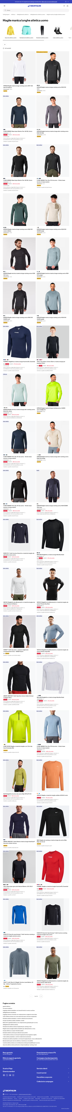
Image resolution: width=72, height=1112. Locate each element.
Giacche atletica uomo (10, 37)
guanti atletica (6, 1006)
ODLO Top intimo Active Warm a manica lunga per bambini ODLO (51, 362)
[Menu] (4, 6)
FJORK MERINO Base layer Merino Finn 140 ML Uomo (17, 131)
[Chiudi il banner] (68, 2)
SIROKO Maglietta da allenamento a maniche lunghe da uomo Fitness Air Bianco (19, 603)
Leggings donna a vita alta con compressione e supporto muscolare (20, 1014)
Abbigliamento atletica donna (10, 1024)
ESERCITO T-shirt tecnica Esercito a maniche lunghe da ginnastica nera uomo (19, 554)
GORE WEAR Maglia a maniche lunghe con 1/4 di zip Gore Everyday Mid (18, 747)
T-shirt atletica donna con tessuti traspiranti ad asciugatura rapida (19, 1034)
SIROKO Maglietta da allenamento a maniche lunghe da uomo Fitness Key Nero (52, 603)
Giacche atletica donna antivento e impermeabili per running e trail (20, 1044)
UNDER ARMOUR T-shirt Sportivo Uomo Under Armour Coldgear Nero (18, 696)
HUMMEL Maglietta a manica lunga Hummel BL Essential (19, 361)
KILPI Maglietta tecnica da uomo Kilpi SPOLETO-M (17, 794)
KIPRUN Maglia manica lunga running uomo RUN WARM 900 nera (52, 506)
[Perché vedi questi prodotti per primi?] (3, 48)
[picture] (19, 67)
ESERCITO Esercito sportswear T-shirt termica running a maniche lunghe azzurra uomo (19, 935)
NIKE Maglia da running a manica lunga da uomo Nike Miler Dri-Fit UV (52, 841)
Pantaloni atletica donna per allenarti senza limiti (15, 1032)
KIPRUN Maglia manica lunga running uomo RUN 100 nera (51, 88)
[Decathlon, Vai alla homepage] (34, 6)
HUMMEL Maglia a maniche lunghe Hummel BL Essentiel (52, 886)
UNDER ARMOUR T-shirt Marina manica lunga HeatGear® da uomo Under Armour (19, 842)
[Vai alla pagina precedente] (31, 996)
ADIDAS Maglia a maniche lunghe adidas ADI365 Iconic (52, 795)
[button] (24, 138)
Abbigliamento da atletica (9, 1012)
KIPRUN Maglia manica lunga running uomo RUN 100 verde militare (18, 230)
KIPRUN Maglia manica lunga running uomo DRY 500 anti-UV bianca (18, 86)
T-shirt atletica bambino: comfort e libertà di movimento (17, 1036)
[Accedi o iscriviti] (64, 6)
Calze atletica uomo (58, 37)
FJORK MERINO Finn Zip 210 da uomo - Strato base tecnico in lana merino (51, 181)
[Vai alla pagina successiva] (41, 996)
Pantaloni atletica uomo (42, 37)
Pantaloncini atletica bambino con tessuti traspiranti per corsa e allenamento (22, 1038)
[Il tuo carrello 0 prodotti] (67, 6)
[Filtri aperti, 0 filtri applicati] (5, 44)
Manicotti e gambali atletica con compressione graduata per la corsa (20, 1022)
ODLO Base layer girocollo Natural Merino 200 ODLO (18, 886)
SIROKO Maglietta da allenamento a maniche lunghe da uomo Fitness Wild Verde (52, 981)
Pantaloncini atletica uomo (26, 37)
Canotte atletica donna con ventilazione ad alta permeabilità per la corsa (21, 1042)
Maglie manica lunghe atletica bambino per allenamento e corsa (19, 1028)
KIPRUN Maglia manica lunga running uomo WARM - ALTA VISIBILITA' (51, 408)
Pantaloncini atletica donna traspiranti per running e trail (17, 1026)
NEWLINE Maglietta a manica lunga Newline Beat (50, 554)
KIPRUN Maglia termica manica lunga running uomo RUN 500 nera (19, 274)
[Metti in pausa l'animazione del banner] (66, 2)
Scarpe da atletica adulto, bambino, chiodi (13, 1020)
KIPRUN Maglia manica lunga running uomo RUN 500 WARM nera (18, 318)
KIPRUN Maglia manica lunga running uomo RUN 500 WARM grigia (52, 318)
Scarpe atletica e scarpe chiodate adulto (13, 1030)
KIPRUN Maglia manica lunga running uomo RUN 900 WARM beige (52, 230)
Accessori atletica (7, 1008)
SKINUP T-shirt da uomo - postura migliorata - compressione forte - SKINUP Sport (16, 650)
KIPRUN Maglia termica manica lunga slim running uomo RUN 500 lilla (53, 132)
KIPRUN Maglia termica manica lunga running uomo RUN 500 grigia (53, 274)
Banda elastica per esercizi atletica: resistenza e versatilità (18, 1040)
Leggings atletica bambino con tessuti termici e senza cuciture (19, 1010)
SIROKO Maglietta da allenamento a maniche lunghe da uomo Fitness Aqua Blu (52, 650)
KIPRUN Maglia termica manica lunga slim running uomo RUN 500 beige (53, 457)
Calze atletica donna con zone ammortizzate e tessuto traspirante (20, 1016)
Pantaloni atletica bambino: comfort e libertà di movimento (18, 1018)
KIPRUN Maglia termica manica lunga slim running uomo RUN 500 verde (19, 410)
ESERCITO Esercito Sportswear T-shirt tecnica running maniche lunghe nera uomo (52, 933)
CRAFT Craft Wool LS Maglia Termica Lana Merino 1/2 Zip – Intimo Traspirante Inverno (18, 983)
